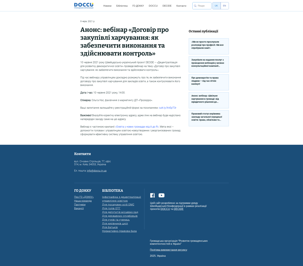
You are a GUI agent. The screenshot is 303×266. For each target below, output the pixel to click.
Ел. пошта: (80, 170)
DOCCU (165, 209)
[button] (107, 6)
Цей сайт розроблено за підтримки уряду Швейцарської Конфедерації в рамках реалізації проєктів (178, 206)
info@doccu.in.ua (97, 170)
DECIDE (179, 209)
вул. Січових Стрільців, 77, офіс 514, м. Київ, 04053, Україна (92, 163)
